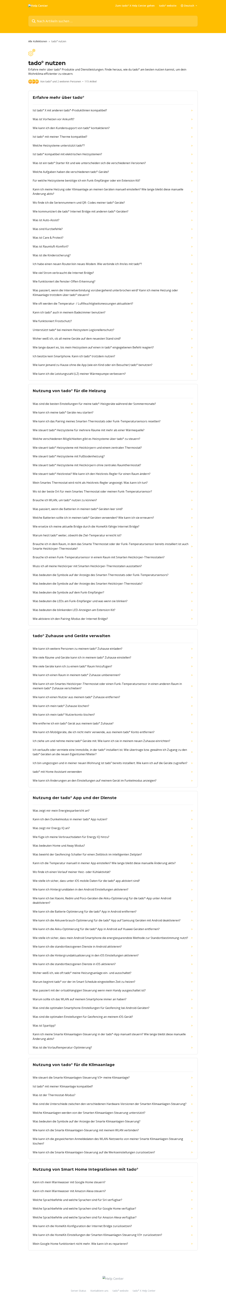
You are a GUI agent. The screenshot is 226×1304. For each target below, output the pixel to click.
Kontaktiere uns (99, 1290)
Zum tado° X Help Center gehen (135, 5)
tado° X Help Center (144, 1290)
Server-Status (78, 1290)
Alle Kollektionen (37, 41)
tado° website (167, 5)
